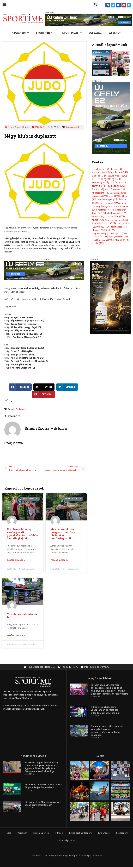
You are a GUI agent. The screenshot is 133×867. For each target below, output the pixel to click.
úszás (98, 243)
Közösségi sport (66, 840)
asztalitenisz (100, 169)
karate (113, 196)
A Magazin (19, 32)
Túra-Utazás (104, 832)
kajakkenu (99, 196)
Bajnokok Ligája (102, 175)
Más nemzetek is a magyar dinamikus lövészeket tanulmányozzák (62, 534)
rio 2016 (117, 216)
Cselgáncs (21, 409)
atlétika (116, 169)
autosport (99, 172)
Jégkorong (118, 192)
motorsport (106, 209)
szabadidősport (104, 223)
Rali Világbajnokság (115, 212)
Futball (118, 186)
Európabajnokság (103, 182)
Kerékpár (22, 832)
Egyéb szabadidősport (80, 832)
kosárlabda (106, 199)
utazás (98, 229)
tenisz (104, 226)
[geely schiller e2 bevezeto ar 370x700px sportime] (111, 117)
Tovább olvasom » (16, 560)
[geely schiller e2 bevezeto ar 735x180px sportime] (44, 270)
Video (110, 229)
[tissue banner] (110, 297)
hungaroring (100, 192)
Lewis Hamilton (108, 203)
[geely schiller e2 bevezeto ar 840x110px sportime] (88, 19)
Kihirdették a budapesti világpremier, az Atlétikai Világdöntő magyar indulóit (105, 710)
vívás (114, 236)
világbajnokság (102, 233)
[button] (4, 4)
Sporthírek (44, 32)
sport (98, 220)
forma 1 (101, 186)
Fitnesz (59, 832)
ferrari (120, 182)
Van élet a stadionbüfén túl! (22, 615)
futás (98, 189)
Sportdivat (70, 32)
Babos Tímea (117, 172)
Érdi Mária (104, 240)
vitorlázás (100, 236)
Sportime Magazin (116, 219)
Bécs (97, 179)
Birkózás (120, 175)
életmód (120, 240)
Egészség (95, 32)
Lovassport (121, 832)
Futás (8, 832)
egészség (112, 179)
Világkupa (119, 233)
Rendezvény (100, 216)
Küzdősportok (72, 127)
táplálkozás (119, 226)
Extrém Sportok (41, 832)
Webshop (115, 32)
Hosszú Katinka (114, 189)
